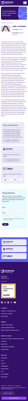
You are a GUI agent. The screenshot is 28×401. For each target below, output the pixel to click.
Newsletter (4, 344)
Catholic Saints (7, 393)
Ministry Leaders (6, 336)
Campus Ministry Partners (7, 346)
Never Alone (4, 376)
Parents (3, 322)
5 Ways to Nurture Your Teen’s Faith (10, 330)
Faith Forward (4, 374)
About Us (4, 355)
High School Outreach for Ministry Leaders (12, 338)
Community (4, 341)
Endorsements (5, 366)
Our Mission (4, 358)
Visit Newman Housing (11, 160)
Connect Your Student (7, 324)
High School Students (7, 313)
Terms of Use (10, 385)
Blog (2, 371)
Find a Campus (4, 316)
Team (2, 360)
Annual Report (5, 368)
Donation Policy (18, 385)
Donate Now (14, 398)
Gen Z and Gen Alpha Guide (7, 327)
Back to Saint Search (7, 22)
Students (4, 308)
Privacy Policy (3, 385)
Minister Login (4, 349)
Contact (3, 363)
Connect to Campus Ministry (8, 311)
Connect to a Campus (11, 140)
